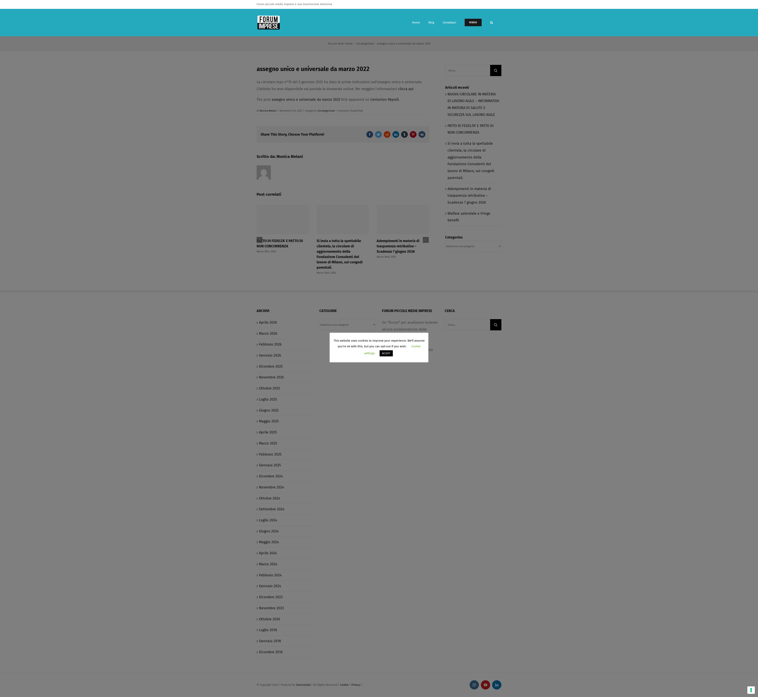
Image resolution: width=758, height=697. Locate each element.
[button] (491, 22)
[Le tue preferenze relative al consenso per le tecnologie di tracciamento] (751, 690)
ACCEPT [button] (386, 353)
